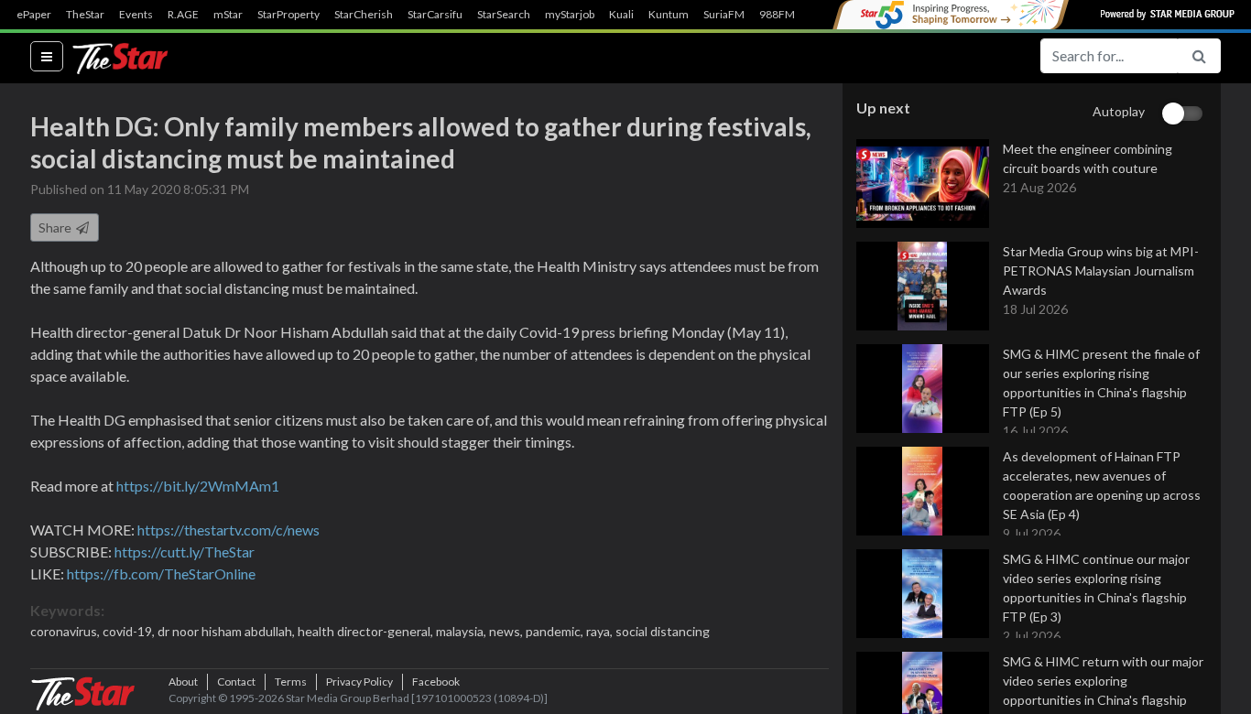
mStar (228, 14)
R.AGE (183, 14)
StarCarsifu (435, 14)
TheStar (85, 14)
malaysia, (462, 631)
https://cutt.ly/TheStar (184, 551)
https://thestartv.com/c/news (228, 529)
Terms (291, 681)
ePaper (33, 14)
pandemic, (556, 631)
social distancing (662, 631)
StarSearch (503, 14)
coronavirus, (66, 631)
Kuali (621, 14)
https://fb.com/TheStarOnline (161, 573)
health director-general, (367, 631)
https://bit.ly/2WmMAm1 (197, 485)
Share (56, 227)
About (183, 681)
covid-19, (130, 631)
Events (136, 14)
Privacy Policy (359, 681)
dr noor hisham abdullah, (228, 631)
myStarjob (569, 14)
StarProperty (288, 14)
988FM (777, 14)
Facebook (436, 681)
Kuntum (668, 14)
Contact (236, 681)
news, (507, 631)
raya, (600, 631)
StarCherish (363, 14)
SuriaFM (724, 14)
